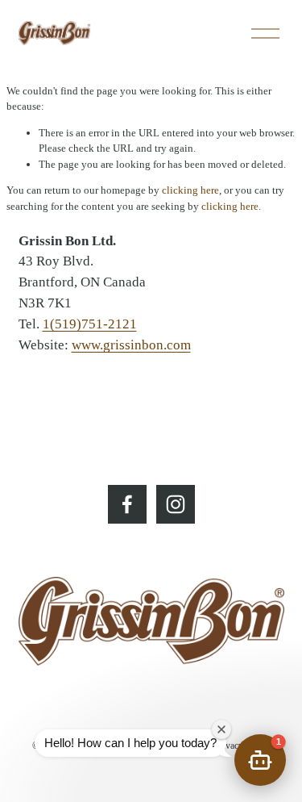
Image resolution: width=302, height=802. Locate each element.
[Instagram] (175, 504)
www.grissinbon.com (131, 345)
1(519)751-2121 (90, 324)
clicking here (190, 190)
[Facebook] (127, 504)
